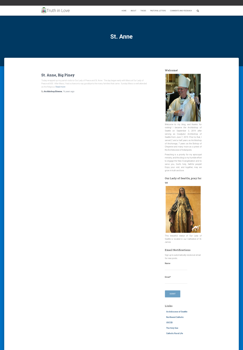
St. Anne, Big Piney (58, 75)
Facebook (194, 3)
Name (167, 263)
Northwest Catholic (175, 317)
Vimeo (201, 3)
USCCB (169, 322)
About (133, 11)
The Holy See (172, 328)
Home (124, 11)
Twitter (197, 3)
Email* (168, 277)
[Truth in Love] (55, 10)
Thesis (143, 11)
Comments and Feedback (181, 11)
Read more (60, 87)
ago (68, 91)
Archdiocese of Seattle (176, 312)
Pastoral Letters (158, 11)
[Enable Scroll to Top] (237, 344)
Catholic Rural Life (174, 333)
